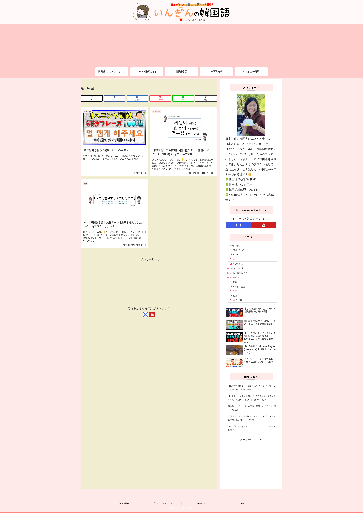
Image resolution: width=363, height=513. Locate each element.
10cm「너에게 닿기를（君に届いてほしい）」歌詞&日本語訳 (251, 428)
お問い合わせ (239, 503)
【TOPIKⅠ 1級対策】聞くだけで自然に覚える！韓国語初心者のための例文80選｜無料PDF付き (252, 398)
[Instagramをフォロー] (145, 314)
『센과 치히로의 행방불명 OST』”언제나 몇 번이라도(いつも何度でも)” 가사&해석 (252, 418)
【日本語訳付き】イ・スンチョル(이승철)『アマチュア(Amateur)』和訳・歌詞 (251, 388)
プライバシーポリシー (162, 503)
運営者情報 (124, 503)
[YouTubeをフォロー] (152, 314)
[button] (206, 98)
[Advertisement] (181, 44)
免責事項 (201, 503)
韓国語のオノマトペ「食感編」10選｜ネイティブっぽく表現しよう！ (252, 408)
